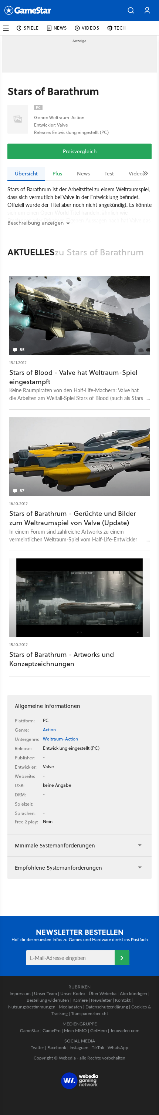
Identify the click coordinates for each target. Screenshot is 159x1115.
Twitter (37, 1047)
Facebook (56, 1047)
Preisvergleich (80, 151)
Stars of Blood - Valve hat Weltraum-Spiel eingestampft (73, 377)
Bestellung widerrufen (48, 1000)
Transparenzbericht (89, 1013)
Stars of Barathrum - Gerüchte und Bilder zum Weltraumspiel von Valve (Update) (72, 518)
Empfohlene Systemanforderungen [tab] (58, 867)
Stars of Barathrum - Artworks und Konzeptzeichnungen (61, 659)
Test (109, 173)
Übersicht (26, 173)
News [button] (60, 28)
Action (49, 729)
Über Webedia (102, 993)
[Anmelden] (122, 957)
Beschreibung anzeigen (35, 222)
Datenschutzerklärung (106, 1007)
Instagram (79, 1047)
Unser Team (45, 993)
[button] (131, 10)
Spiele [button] (31, 28)
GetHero (98, 1030)
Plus (57, 173)
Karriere (80, 1000)
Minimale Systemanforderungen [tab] (55, 845)
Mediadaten (70, 1007)
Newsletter (101, 1000)
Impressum (20, 993)
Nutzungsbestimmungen (31, 1007)
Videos (137, 173)
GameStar (29, 1030)
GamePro (52, 1030)
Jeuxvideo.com (124, 1030)
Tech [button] (120, 28)
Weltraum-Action (60, 739)
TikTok (98, 1047)
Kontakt (123, 1000)
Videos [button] (90, 28)
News (83, 173)
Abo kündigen (133, 993)
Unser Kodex (72, 993)
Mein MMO (75, 1030)
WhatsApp (118, 1047)
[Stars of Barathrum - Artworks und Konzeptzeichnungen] (79, 598)
